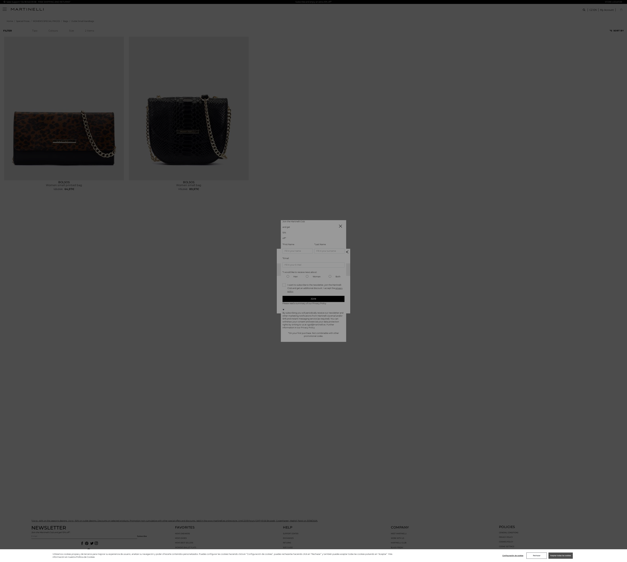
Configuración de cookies (512, 555)
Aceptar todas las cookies (560, 555)
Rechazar (536, 555)
